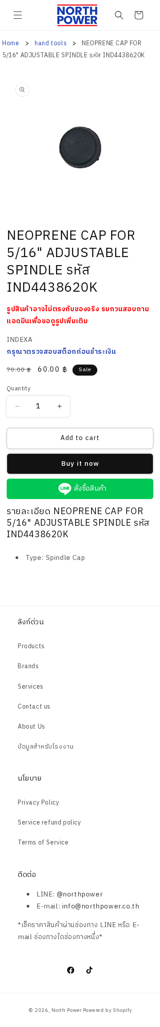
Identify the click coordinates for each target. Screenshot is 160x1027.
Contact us (34, 707)
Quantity (18, 389)
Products (31, 646)
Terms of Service (43, 842)
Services (31, 687)
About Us (31, 727)
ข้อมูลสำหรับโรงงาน (45, 747)
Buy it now (80, 463)
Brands (28, 666)
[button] (18, 15)
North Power (67, 1011)
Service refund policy (49, 822)
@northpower (80, 894)
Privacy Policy (38, 802)
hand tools (51, 43)
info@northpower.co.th (101, 906)
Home (10, 43)
